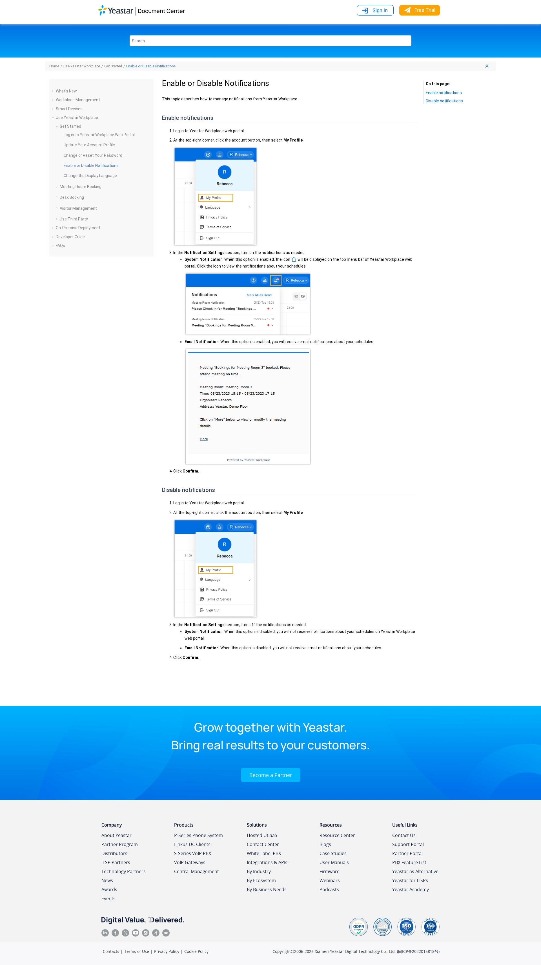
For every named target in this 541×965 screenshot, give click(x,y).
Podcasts (329, 889)
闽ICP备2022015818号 (418, 951)
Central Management (196, 871)
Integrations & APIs (267, 862)
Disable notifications (444, 101)
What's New (66, 91)
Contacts (111, 951)
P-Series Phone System (198, 835)
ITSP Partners (115, 862)
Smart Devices (69, 109)
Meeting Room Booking (80, 186)
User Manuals (334, 862)
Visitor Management (78, 208)
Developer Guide (70, 237)
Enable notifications (444, 92)
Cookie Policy (196, 951)
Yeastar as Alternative (415, 871)
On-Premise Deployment (78, 228)
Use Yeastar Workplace (81, 66)
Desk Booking (72, 197)
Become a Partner (270, 775)
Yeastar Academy (410, 889)
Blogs (325, 844)
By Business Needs (267, 889)
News (107, 880)
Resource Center (337, 835)
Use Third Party (74, 219)
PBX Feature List (409, 862)
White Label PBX (264, 853)
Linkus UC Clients (192, 844)
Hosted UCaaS (262, 835)
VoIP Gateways (189, 862)
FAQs (60, 245)
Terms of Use (136, 951)
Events (108, 898)
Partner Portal (407, 853)
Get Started (113, 66)
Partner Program (119, 844)
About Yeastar (116, 835)
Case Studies (333, 853)
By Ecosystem (261, 880)
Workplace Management (78, 100)
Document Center (161, 11)
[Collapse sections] (487, 66)
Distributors (114, 853)
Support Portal (408, 844)
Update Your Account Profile (89, 145)
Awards (109, 889)
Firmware (330, 871)
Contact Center (263, 844)
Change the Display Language (90, 175)
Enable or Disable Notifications (151, 66)
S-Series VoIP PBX (192, 853)
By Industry (259, 871)
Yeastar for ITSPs (410, 880)
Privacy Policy (166, 951)
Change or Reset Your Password (93, 155)
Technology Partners (123, 871)
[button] (53, 91)
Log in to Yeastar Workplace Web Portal (99, 135)
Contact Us (404, 835)
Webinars (330, 880)
